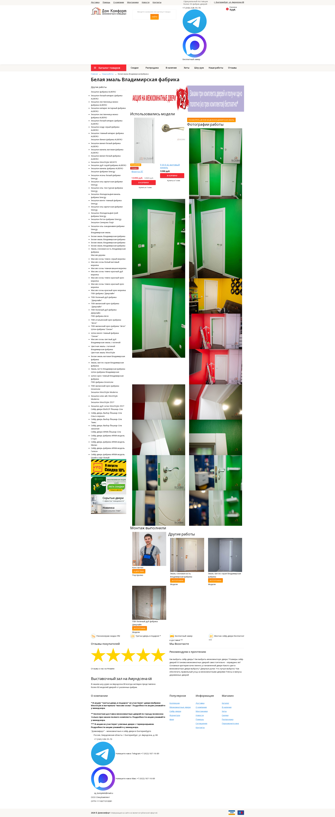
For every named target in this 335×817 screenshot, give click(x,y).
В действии (139, 571)
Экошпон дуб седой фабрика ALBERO (108, 165)
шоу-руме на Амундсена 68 (113, 684)
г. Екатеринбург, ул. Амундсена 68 (229, 2)
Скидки (134, 67)
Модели (174, 584)
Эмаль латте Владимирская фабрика (108, 368)
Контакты (157, 2)
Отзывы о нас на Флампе (103, 668)
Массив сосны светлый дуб (103, 339)
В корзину (143, 182)
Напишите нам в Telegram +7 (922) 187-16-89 (137, 753)
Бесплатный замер (191, 59)
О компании (118, 2)
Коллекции (174, 703)
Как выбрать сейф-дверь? (181, 659)
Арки (171, 719)
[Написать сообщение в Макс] (195, 45)
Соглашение (201, 723)
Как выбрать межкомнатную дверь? (212, 659)
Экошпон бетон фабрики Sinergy (106, 219)
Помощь (106, 2)
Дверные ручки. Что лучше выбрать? (218, 668)
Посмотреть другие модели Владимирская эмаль (211, 120)
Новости (145, 2)
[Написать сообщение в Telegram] (195, 21)
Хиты (186, 67)
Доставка (95, 2)
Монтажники (133, 2)
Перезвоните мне (230, 723)
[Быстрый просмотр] (144, 140)
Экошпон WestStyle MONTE (104, 162)
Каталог (225, 703)
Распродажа (152, 67)
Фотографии (177, 580)
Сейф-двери (175, 711)
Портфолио (137, 575)
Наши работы (216, 67)
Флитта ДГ (137, 171)
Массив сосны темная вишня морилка (108, 268)
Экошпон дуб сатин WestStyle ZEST (107, 406)
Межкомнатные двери (180, 707)
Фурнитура (174, 715)
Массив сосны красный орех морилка (108, 290)
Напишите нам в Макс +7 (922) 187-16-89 (135, 778)
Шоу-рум (199, 67)
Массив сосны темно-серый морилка (108, 259)
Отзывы (232, 67)
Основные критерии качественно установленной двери (195, 665)
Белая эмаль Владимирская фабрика (108, 236)
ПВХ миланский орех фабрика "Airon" (108, 326)
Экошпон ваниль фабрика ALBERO (107, 168)
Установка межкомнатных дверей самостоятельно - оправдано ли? (209, 662)
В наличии (171, 67)
